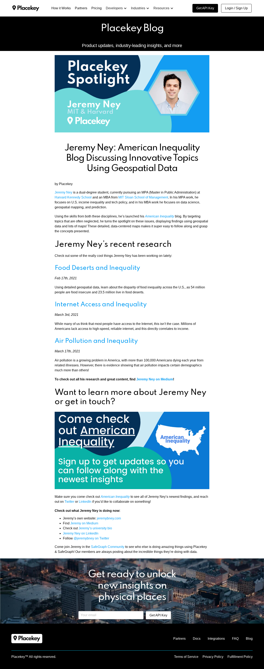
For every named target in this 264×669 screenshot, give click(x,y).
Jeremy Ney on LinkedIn (80, 533)
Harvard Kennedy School (73, 197)
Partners (179, 638)
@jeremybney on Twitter (91, 538)
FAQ (235, 638)
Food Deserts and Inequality (97, 268)
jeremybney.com (109, 518)
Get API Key (205, 8)
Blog (249, 638)
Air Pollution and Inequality (96, 341)
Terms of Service (186, 656)
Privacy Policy (213, 656)
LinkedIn (85, 501)
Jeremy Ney (63, 192)
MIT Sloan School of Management (143, 197)
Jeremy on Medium (84, 523)
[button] (116, 8)
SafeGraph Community (107, 547)
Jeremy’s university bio (95, 528)
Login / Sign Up (236, 8)
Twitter (69, 501)
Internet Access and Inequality (100, 304)
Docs (196, 638)
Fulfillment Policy (240, 656)
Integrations (216, 638)
